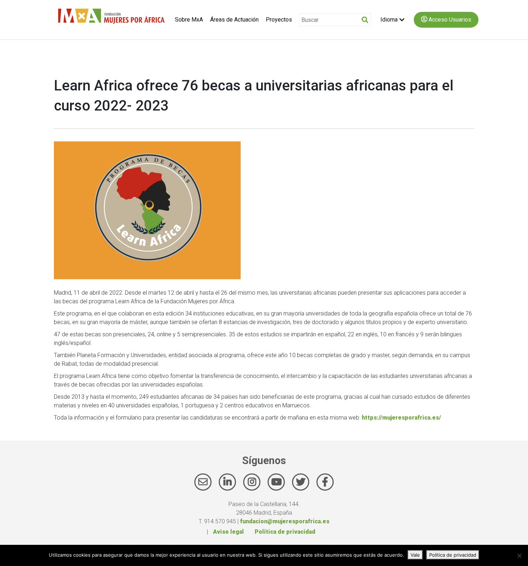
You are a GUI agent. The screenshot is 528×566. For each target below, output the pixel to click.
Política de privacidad (285, 531)
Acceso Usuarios (449, 19)
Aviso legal (228, 531)
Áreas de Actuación (234, 19)
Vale (415, 555)
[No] (519, 555)
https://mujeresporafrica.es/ (401, 417)
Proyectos (279, 19)
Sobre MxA (189, 19)
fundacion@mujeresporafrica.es (284, 521)
